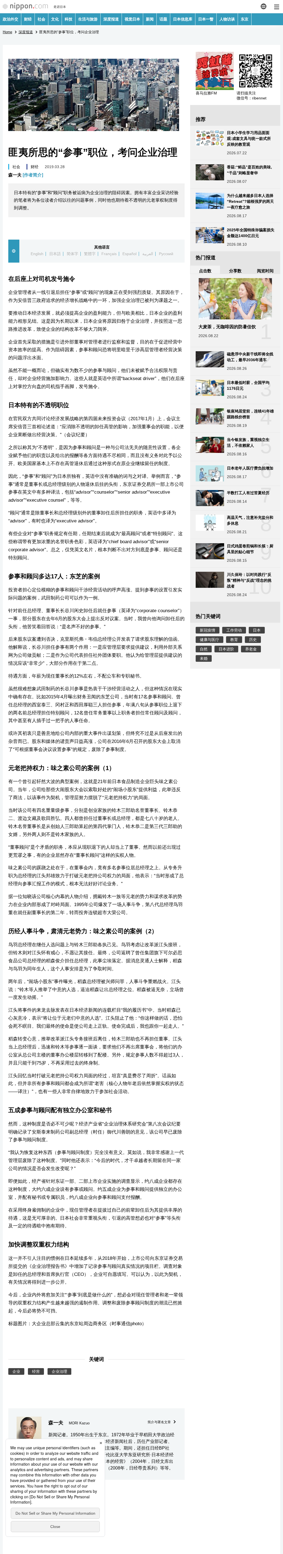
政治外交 (10, 19)
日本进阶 (226, 649)
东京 (244, 19)
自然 (204, 649)
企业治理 (59, 1371)
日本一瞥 (206, 19)
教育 (234, 639)
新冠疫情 (207, 630)
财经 (28, 19)
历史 (253, 639)
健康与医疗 (209, 639)
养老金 (251, 649)
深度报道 (111, 19)
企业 (16, 1371)
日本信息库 (182, 19)
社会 (41, 19)
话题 (163, 19)
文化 (55, 19)
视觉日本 (132, 19)
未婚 (204, 658)
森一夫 (25, 175)
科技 (68, 19)
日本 (257, 630)
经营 (36, 1371)
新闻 (150, 19)
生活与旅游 (88, 19)
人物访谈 (227, 19)
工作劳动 (234, 630)
